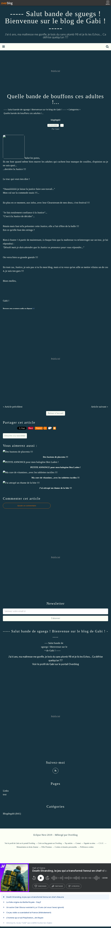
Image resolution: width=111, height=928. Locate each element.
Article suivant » (99, 406)
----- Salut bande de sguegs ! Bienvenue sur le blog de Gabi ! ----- (55, 21)
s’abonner (42, 886)
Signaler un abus (90, 843)
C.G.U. (101, 843)
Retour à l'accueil (55, 413)
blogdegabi (55, 120)
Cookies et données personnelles (66, 847)
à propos (75, 886)
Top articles (69, 843)
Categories (74, 109)
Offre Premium (46, 847)
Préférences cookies (87, 847)
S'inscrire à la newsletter (14, 436)
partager (59, 886)
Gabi (51, 664)
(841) (12, 813)
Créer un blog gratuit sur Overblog (50, 843)
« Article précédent (12, 406)
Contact (78, 843)
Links (6, 790)
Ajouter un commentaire (26, 506)
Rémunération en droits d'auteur (27, 847)
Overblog (73, 835)
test (5, 794)
